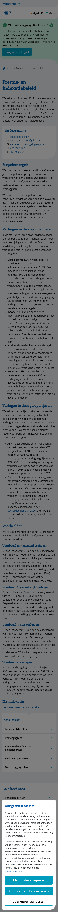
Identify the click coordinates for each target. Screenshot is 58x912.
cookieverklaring (13, 870)
